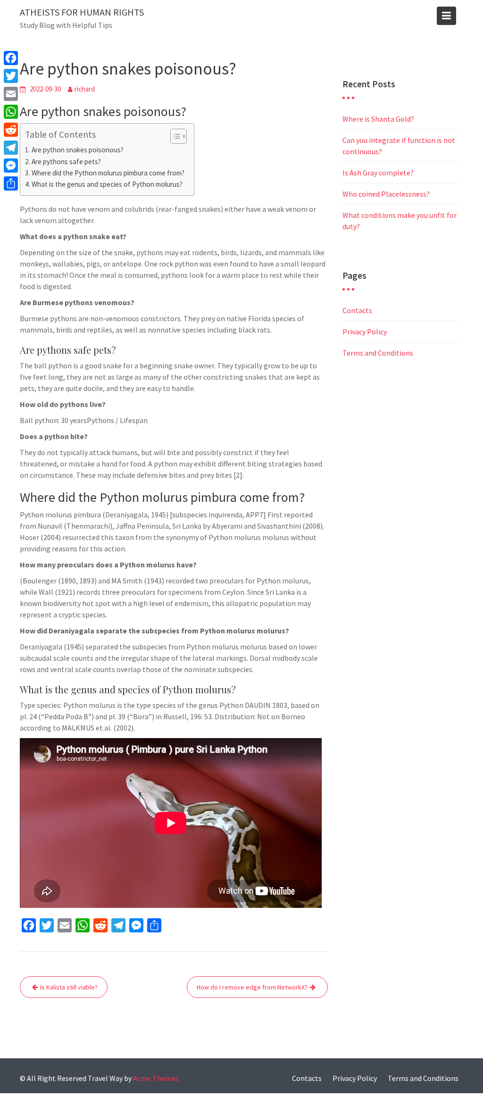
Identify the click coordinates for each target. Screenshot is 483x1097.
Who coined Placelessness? (386, 194)
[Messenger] (11, 166)
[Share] (11, 183)
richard (85, 88)
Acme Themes (156, 1078)
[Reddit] (11, 130)
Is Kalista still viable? (69, 987)
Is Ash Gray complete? (378, 172)
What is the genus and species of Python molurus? (107, 184)
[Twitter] (11, 76)
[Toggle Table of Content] (173, 136)
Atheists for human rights (82, 12)
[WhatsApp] (11, 112)
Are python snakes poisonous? (78, 149)
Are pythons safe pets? (66, 161)
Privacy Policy (364, 331)
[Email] (11, 94)
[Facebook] (11, 58)
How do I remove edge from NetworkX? (252, 987)
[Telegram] (11, 148)
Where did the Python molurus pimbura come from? (108, 172)
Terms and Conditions (377, 352)
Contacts (357, 310)
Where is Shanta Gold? (378, 119)
